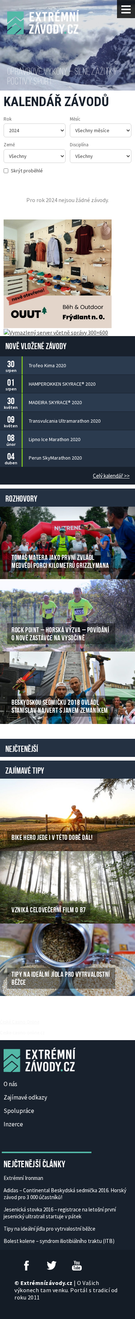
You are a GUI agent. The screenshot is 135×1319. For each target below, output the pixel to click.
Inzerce (13, 1124)
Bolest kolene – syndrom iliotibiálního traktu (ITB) (59, 1241)
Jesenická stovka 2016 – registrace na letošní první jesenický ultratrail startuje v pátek (60, 1213)
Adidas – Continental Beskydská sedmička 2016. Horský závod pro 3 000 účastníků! (65, 1194)
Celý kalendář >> (111, 475)
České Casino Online (19, 1022)
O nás (10, 1084)
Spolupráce (19, 1111)
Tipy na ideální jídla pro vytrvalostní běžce (49, 1228)
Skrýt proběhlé (27, 170)
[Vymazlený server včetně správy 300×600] (56, 331)
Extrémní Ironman (23, 1177)
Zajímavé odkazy (25, 1097)
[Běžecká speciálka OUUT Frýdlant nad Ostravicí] (58, 273)
